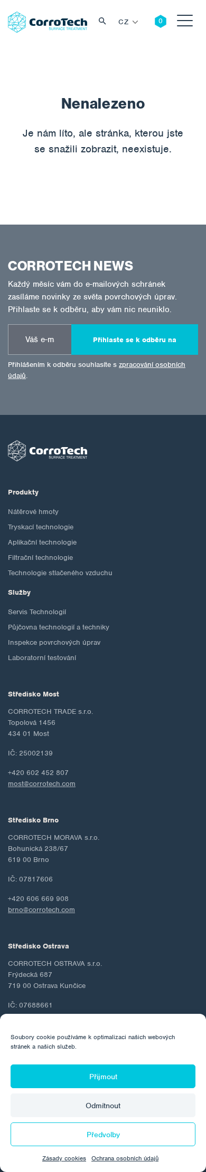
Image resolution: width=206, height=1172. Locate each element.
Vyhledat (105, 22)
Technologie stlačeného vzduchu (60, 572)
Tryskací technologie (40, 526)
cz (123, 21)
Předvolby (103, 1134)
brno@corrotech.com (41, 909)
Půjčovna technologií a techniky (58, 627)
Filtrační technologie (40, 557)
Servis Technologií (37, 611)
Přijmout (103, 1076)
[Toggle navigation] (185, 22)
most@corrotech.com (42, 783)
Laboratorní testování (42, 657)
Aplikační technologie (42, 542)
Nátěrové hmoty (33, 511)
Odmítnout (103, 1105)
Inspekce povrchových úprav (54, 642)
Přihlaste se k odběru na (134, 339)
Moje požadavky (153, 22)
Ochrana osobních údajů (124, 1158)
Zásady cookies (64, 1158)
